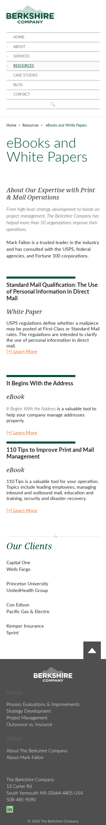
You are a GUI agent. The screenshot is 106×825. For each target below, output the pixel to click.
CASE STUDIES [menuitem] (25, 75)
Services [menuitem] (21, 56)
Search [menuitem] (53, 104)
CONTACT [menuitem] (21, 94)
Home (11, 125)
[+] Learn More (21, 433)
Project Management (26, 718)
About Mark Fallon (24, 757)
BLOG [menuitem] (18, 85)
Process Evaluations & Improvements (43, 704)
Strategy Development (28, 711)
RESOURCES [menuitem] (23, 66)
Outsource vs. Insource (29, 724)
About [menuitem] (19, 47)
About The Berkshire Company (36, 751)
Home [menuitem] (18, 37)
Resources (30, 125)
